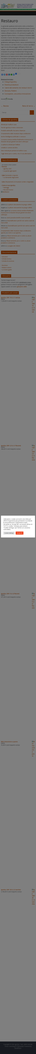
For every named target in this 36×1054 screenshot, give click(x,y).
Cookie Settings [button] (9, 533)
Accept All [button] (19, 533)
